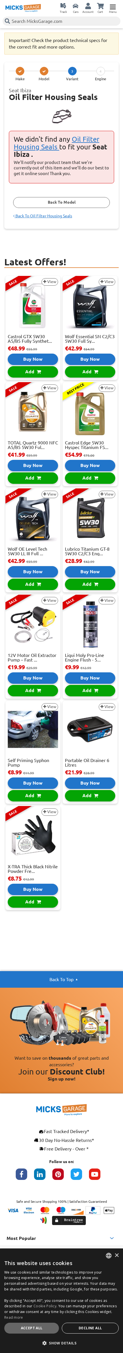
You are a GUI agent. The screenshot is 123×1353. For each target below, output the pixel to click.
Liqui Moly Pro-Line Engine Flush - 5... (84, 657)
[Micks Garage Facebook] (25, 1177)
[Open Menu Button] (112, 5)
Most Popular (21, 1238)
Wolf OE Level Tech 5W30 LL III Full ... (27, 551)
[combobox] (109, 1255)
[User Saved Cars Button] (75, 5)
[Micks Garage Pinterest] (61, 1177)
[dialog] (61, 1300)
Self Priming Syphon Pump (28, 762)
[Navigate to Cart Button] (100, 5)
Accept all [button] (32, 1328)
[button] (61, 1343)
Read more (13, 1317)
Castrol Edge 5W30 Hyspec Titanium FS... (86, 445)
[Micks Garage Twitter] (80, 1177)
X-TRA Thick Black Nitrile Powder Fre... (33, 869)
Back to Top (61, 979)
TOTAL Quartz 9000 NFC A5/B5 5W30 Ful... (33, 445)
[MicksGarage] (23, 8)
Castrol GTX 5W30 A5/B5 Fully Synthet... (30, 339)
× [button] (116, 1255)
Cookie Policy (44, 1306)
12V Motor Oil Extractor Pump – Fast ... (32, 657)
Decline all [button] (90, 1328)
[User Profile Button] (88, 5)
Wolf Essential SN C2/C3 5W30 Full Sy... (90, 339)
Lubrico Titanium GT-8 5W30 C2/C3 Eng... (87, 551)
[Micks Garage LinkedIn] (43, 1177)
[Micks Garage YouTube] (98, 1177)
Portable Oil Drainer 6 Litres (87, 762)
